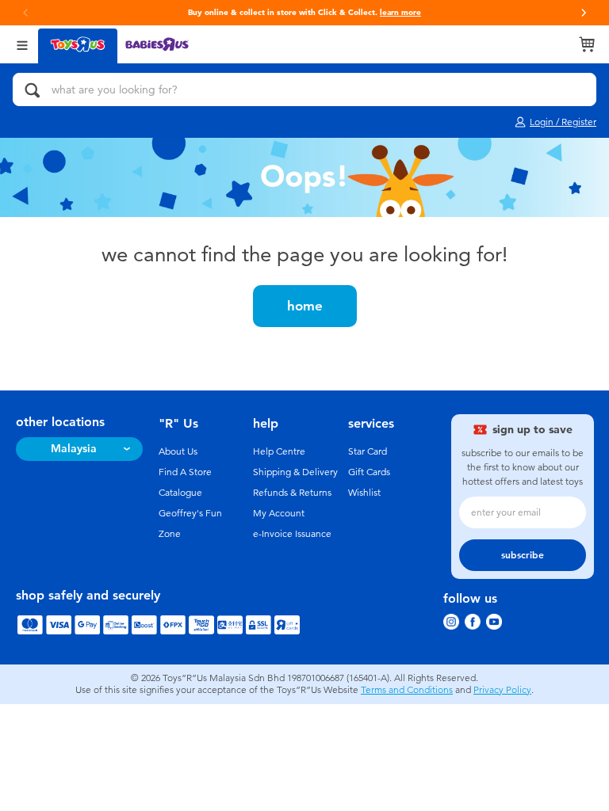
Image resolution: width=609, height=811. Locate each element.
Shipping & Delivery (295, 472)
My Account (278, 513)
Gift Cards (369, 472)
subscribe (522, 555)
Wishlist (364, 492)
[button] (583, 12)
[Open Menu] (22, 44)
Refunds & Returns (292, 492)
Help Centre (279, 451)
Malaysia (74, 448)
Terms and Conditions (407, 689)
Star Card (367, 451)
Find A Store (185, 472)
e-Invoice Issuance (292, 533)
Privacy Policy (502, 689)
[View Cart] (586, 44)
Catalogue (180, 492)
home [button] (305, 306)
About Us (178, 451)
